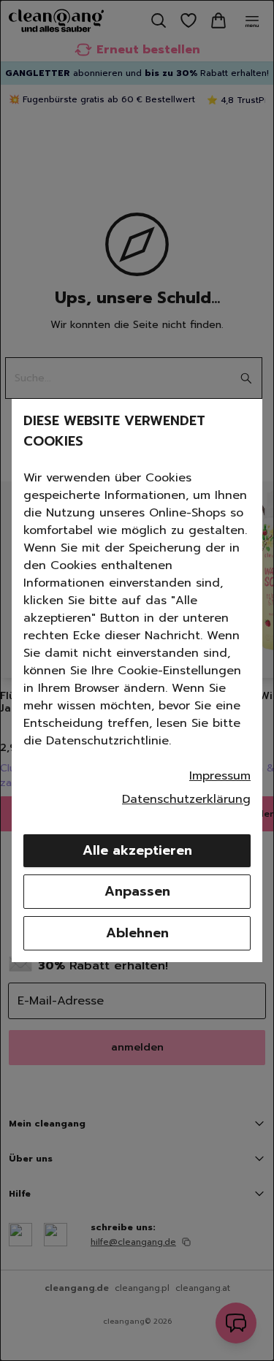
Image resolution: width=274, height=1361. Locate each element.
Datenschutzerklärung (186, 799)
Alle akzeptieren (137, 850)
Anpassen (137, 891)
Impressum (220, 776)
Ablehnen (137, 933)
